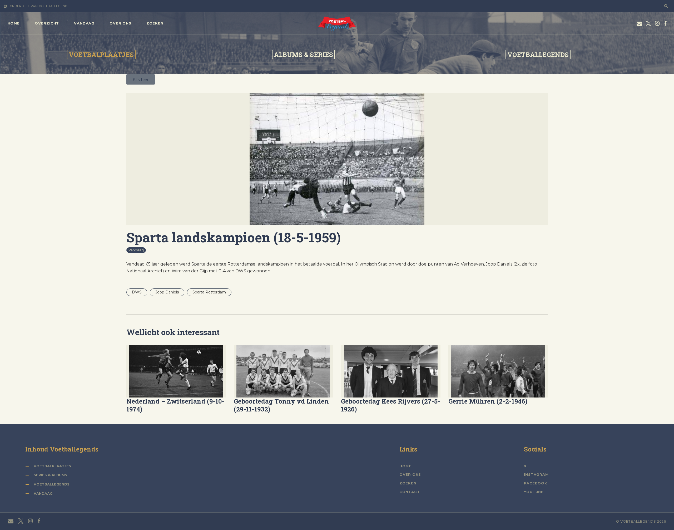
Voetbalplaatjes (52, 466)
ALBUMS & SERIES (303, 54)
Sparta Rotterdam (209, 292)
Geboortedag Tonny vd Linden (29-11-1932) (281, 405)
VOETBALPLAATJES (101, 54)
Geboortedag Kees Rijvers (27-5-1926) (390, 405)
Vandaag (136, 250)
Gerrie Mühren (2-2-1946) (487, 401)
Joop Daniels (167, 292)
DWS (137, 292)
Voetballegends (52, 484)
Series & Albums (50, 475)
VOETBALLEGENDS (538, 54)
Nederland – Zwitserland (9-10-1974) (175, 405)
